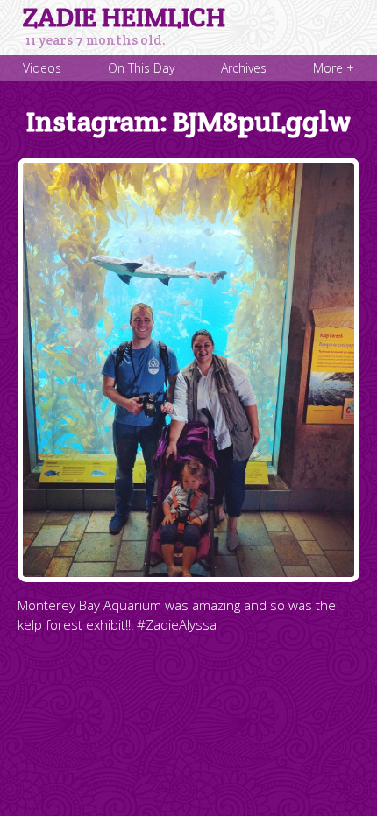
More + (333, 68)
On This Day (141, 68)
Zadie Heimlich (124, 17)
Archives (244, 68)
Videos (42, 68)
